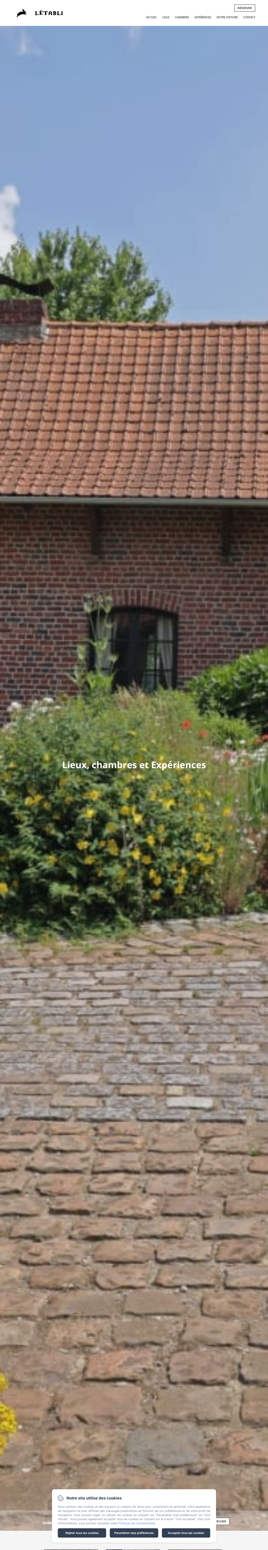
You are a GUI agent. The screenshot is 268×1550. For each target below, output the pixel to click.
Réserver (245, 8)
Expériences (203, 17)
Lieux (166, 17)
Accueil (151, 17)
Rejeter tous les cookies (82, 1533)
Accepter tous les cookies (186, 1533)
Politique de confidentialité (136, 1523)
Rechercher (216, 1521)
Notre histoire (227, 17)
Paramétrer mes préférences (134, 1533)
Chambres (182, 17)
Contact (249, 17)
